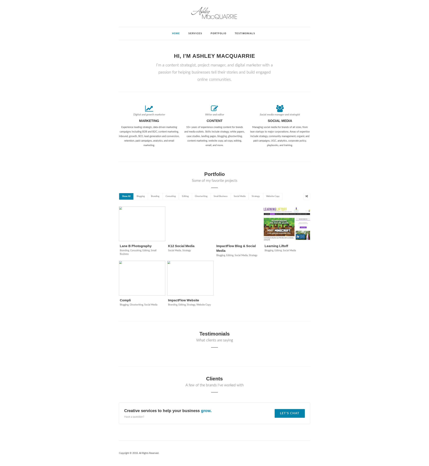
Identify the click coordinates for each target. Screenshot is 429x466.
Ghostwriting (201, 196)
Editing (185, 196)
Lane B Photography (136, 246)
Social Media (240, 196)
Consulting (171, 196)
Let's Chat (289, 413)
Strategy (256, 196)
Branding (155, 196)
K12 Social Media (181, 246)
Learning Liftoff (276, 246)
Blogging (141, 196)
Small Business (221, 196)
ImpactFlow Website (183, 300)
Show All (126, 196)
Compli (125, 300)
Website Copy (273, 196)
